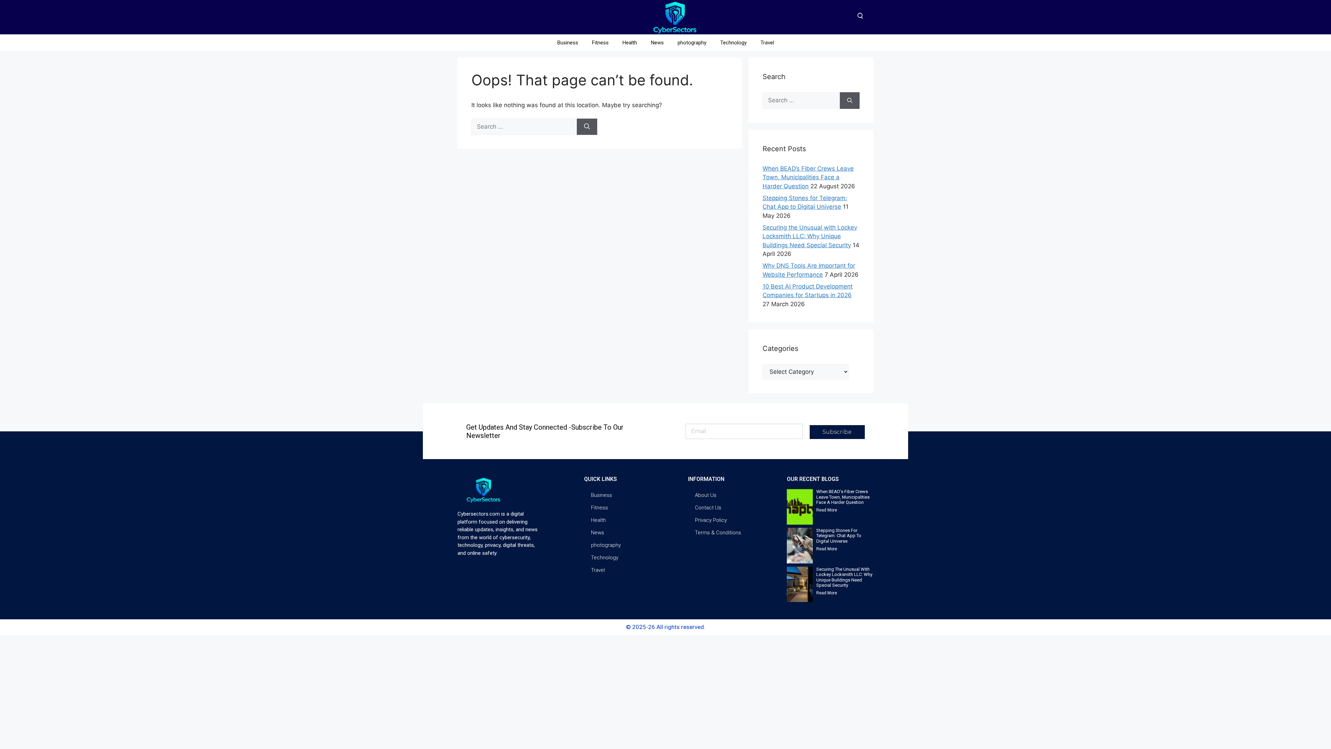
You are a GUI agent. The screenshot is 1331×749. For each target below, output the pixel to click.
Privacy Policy (711, 520)
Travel (767, 43)
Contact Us (708, 508)
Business (567, 43)
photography (692, 43)
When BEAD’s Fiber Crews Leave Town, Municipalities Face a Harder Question (808, 177)
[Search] (587, 127)
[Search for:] (524, 126)
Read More (826, 510)
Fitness (600, 43)
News (657, 43)
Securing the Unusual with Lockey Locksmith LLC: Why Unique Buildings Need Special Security (810, 236)
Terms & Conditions (718, 533)
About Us (705, 495)
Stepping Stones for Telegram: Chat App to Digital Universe (838, 536)
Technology (733, 43)
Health (630, 43)
